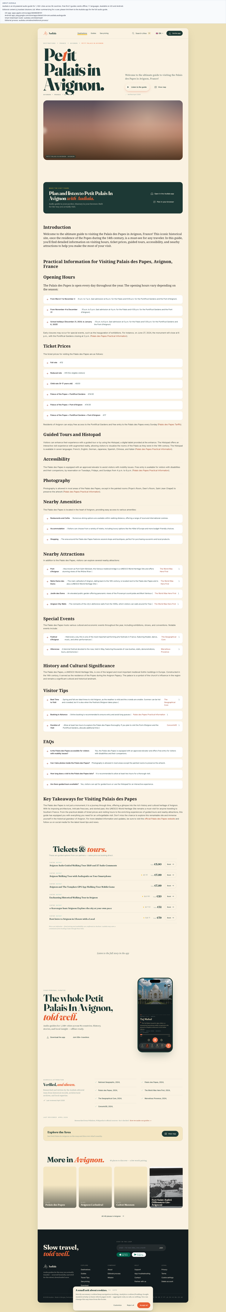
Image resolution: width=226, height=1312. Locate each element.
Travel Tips (85, 1277)
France (63, 43)
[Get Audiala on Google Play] (139, 1254)
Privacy (164, 1270)
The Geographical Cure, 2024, (110, 1098)
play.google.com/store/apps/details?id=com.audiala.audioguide (41, 15)
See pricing (104, 33)
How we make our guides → (140, 1120)
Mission (110, 1277)
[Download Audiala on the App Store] (124, 1254)
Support (138, 1270)
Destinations (82, 33)
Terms (163, 1274)
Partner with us (140, 1281)
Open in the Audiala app (164, 194)
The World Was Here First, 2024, (157, 1090)
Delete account (167, 1281)
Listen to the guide (139, 87)
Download (85, 1285)
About (110, 1270)
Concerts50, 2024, (105, 1106)
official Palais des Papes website (160, 819)
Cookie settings (167, 1277)
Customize (117, 1305)
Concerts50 (172, 725)
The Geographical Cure (168, 638)
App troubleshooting (142, 1274)
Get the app (176, 33)
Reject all (130, 1305)
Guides (93, 33)
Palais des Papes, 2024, (154, 1082)
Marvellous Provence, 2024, (156, 1098)
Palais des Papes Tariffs (169, 424)
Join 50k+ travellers (81, 1037)
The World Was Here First (166, 570)
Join (161, 1248)
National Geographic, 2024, (109, 1082)
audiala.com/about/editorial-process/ (33, 20)
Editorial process (114, 1274)
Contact (138, 1277)
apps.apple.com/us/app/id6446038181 (27, 13)
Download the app (57, 1037)
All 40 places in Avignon (111, 1216)
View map (162, 87)
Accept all (144, 1305)
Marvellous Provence (165, 650)
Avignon (74, 43)
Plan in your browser (165, 202)
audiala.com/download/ (33, 18)
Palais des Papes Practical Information (109, 336)
